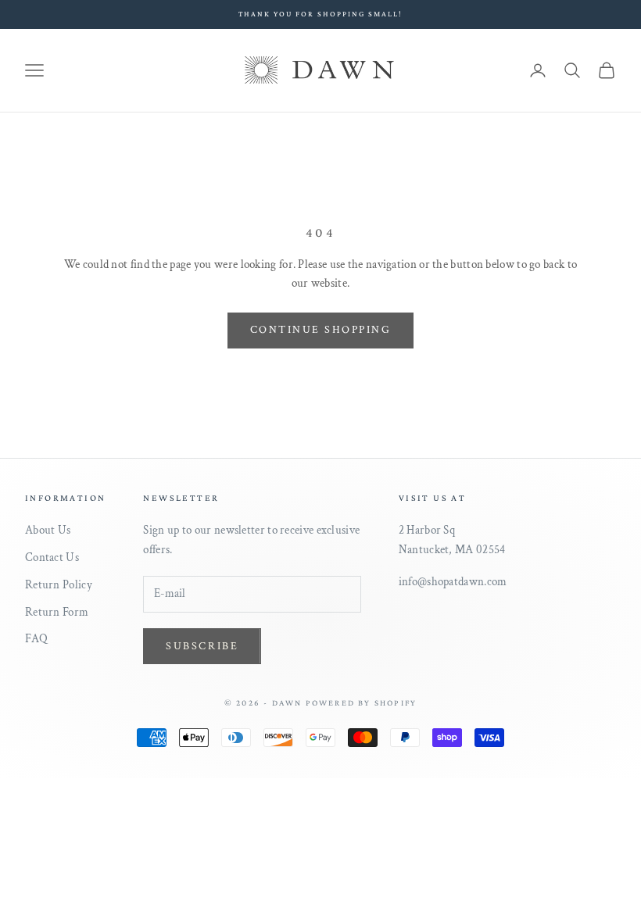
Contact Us (52, 557)
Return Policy (58, 584)
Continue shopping (321, 330)
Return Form (56, 612)
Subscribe (202, 646)
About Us (47, 530)
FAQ (36, 638)
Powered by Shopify (361, 702)
